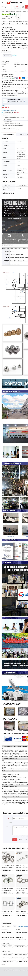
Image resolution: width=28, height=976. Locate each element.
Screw (17, 929)
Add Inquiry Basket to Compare (10, 129)
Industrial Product (7, 954)
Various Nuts (6, 958)
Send (15, 839)
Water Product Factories (21, 954)
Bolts (4, 946)
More (3, 964)
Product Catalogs (23, 926)
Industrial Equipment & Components (13, 11)
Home (3, 11)
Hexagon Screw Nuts (17, 958)
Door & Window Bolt (19, 946)
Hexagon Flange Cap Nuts (9, 961)
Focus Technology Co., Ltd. (19, 970)
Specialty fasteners (6, 932)
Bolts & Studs (5, 929)
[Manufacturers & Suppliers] (14, 2)
